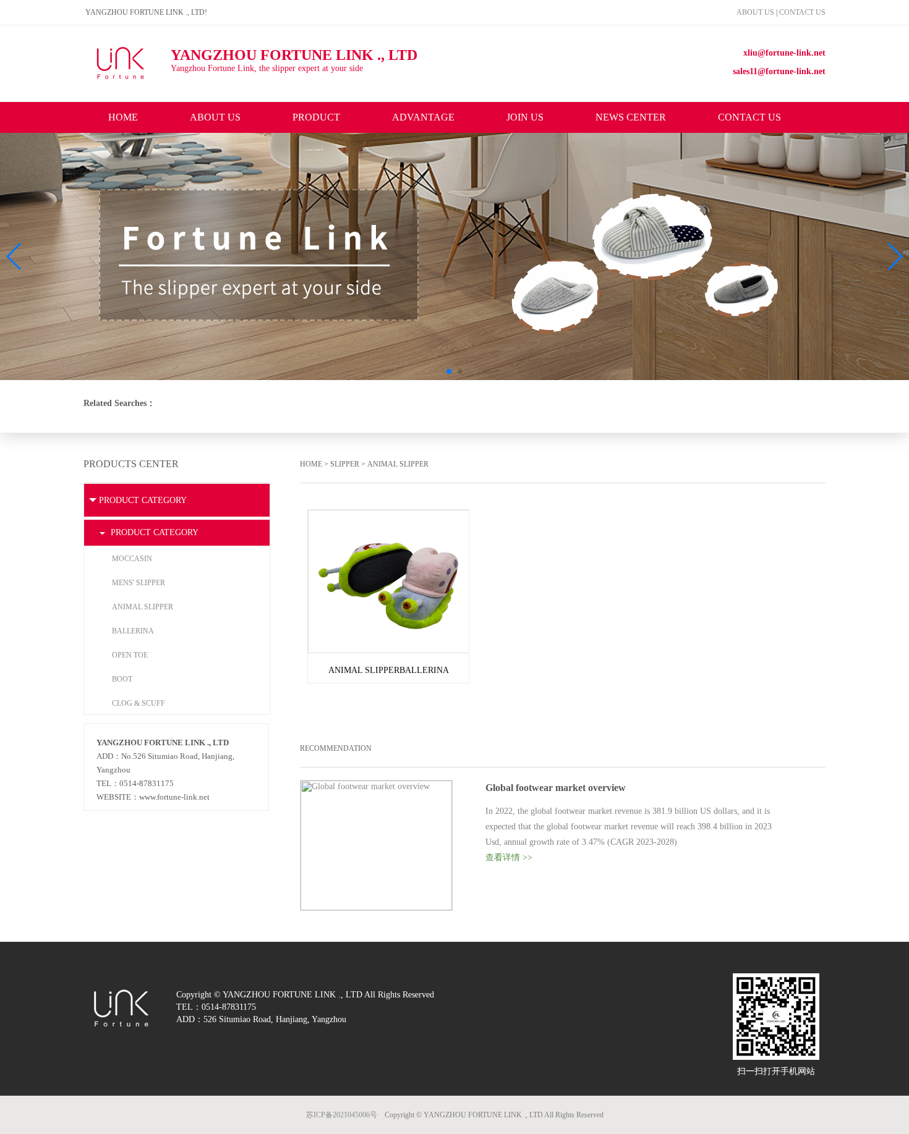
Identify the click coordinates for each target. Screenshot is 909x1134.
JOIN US (525, 117)
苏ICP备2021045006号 (341, 1115)
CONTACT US (802, 12)
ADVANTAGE (423, 117)
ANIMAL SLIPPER (398, 464)
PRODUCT (316, 117)
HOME (123, 117)
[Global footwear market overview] (376, 785)
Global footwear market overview (555, 787)
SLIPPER (344, 464)
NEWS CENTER (630, 117)
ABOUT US (756, 12)
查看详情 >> (508, 857)
